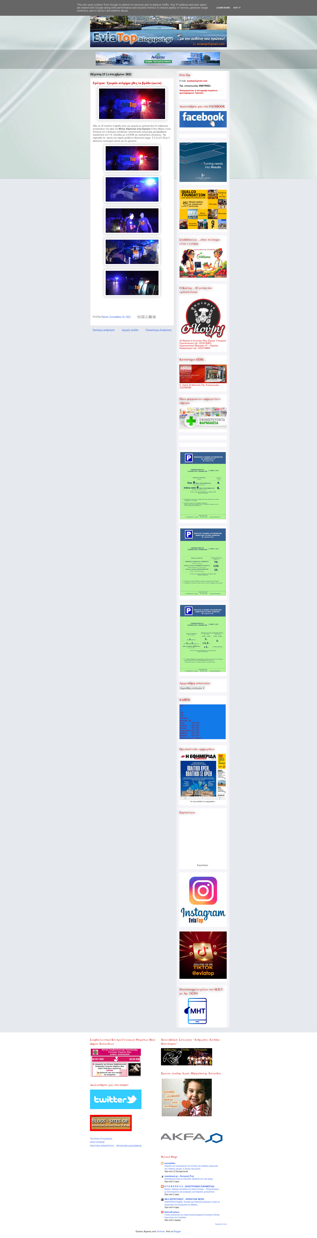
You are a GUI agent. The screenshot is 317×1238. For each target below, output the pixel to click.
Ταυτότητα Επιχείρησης (101, 1138)
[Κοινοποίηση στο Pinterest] (154, 316)
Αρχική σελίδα (130, 330)
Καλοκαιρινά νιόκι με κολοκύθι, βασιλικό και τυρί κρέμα (188, 1179)
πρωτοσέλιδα (198, 801)
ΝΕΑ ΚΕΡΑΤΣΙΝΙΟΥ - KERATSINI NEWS (184, 1199)
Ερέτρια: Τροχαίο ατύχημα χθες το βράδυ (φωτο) (127, 83)
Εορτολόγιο (202, 865)
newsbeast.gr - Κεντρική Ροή (179, 1176)
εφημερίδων (210, 801)
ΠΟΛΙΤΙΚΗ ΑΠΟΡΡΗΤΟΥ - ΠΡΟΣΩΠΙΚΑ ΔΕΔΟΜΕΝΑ (116, 1146)
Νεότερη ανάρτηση (104, 330)
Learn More (223, 7)
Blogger (177, 1231)
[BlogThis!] (142, 316)
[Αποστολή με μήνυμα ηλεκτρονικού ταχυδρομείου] (139, 316)
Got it (237, 7)
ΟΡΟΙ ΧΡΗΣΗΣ (97, 1142)
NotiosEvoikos (171, 1212)
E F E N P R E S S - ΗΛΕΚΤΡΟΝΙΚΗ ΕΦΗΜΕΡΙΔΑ (189, 1186)
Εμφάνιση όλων (221, 1224)
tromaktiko (169, 1163)
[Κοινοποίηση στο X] (146, 316)
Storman (161, 1231)
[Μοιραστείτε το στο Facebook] (150, 316)
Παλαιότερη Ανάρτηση (158, 330)
